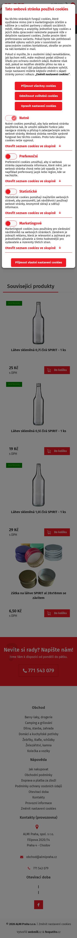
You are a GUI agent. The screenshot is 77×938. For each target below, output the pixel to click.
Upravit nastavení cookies (38, 106)
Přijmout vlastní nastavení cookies (38, 262)
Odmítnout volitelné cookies (38, 96)
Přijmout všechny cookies (38, 86)
